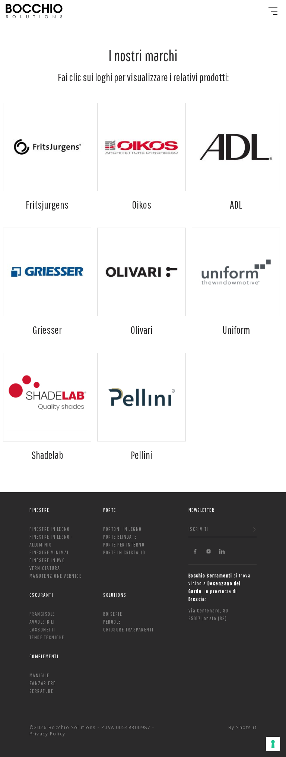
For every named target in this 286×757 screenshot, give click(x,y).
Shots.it (246, 727)
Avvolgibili (42, 621)
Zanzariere (42, 683)
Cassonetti (42, 629)
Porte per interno (123, 544)
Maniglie (39, 675)
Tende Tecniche (46, 637)
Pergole (112, 621)
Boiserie (112, 614)
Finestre (39, 510)
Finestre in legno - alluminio (51, 540)
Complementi (43, 656)
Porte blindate (120, 536)
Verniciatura (44, 568)
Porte (109, 510)
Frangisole (42, 614)
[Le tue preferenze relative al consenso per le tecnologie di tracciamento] (273, 744)
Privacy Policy (47, 734)
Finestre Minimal (49, 552)
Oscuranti (41, 595)
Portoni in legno (122, 529)
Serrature (41, 691)
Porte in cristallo (124, 552)
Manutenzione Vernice (55, 576)
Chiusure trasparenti (128, 629)
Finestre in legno (49, 529)
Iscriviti (198, 529)
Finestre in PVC (47, 560)
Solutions (114, 595)
